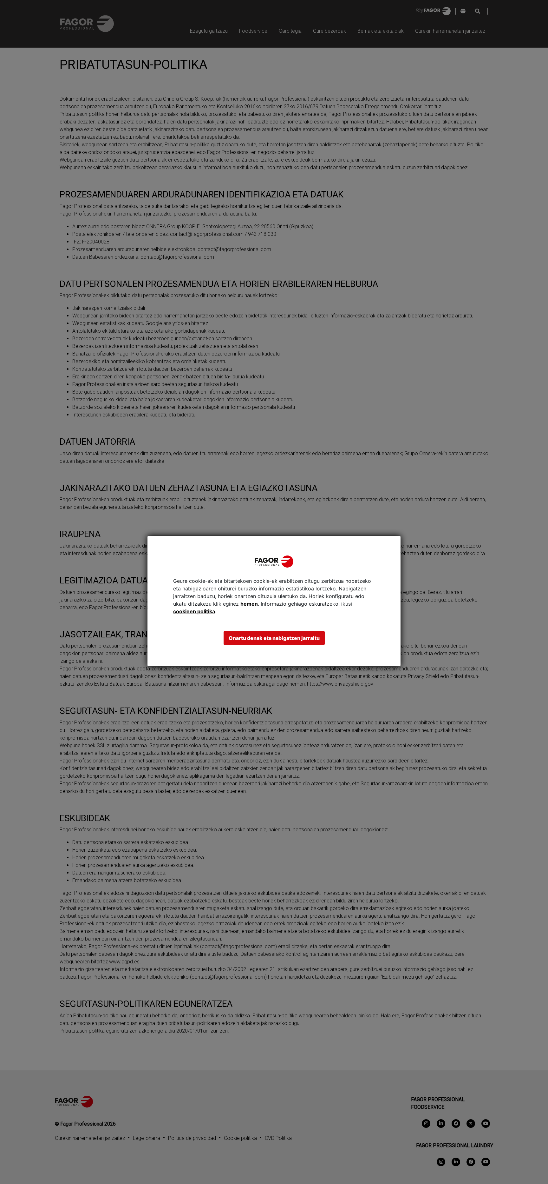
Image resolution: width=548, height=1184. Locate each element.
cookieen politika (194, 611)
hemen (249, 604)
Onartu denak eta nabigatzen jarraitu (274, 638)
